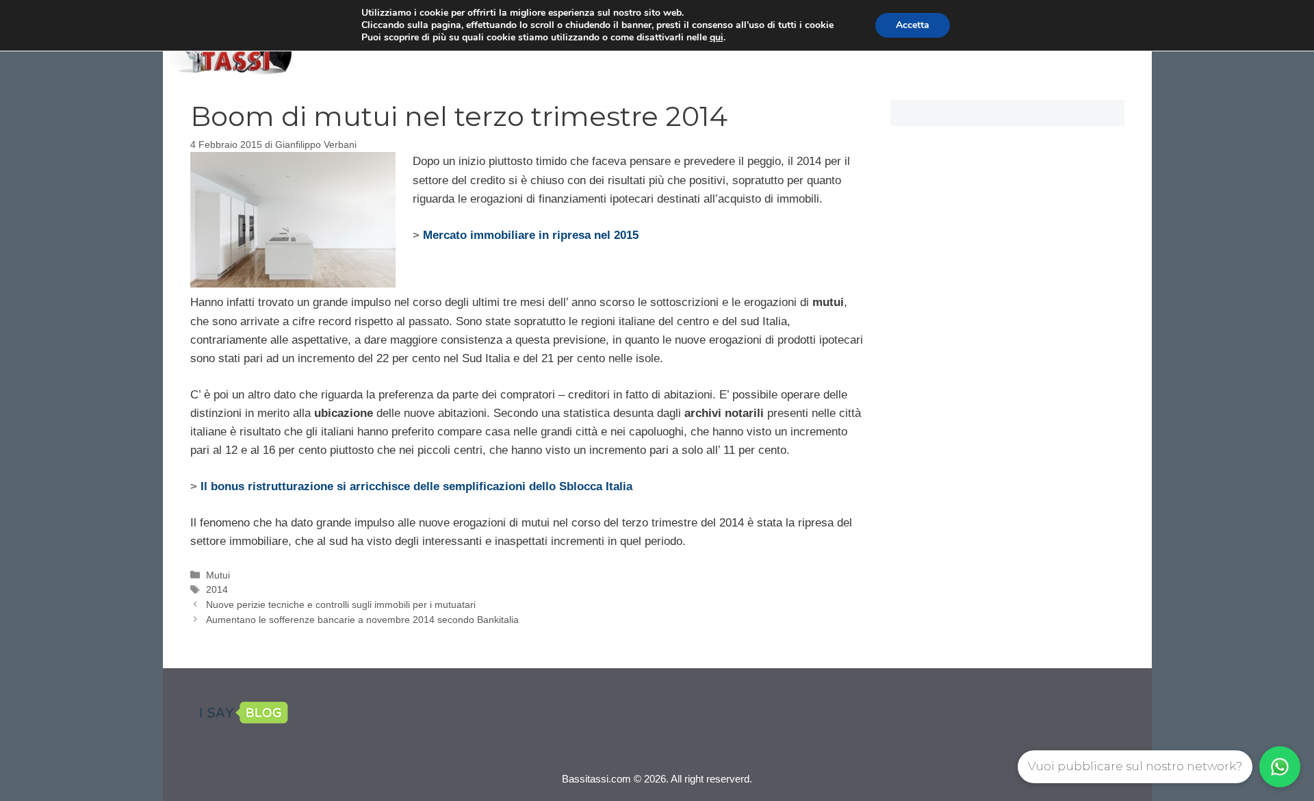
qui (716, 37)
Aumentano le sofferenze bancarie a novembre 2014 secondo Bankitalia (362, 619)
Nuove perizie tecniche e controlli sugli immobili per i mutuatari (341, 604)
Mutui (218, 575)
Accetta (912, 24)
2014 (217, 589)
